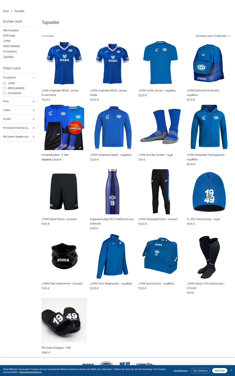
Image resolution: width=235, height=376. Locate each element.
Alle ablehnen (200, 370)
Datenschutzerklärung (30, 372)
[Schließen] (231, 370)
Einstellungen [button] (181, 370)
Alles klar (220, 370)
